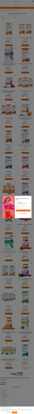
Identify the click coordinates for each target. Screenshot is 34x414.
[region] (17, 410)
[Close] (33, 408)
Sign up (23, 210)
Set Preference (9, 412)
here (16, 410)
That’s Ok (14, 412)
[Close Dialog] (30, 197)
